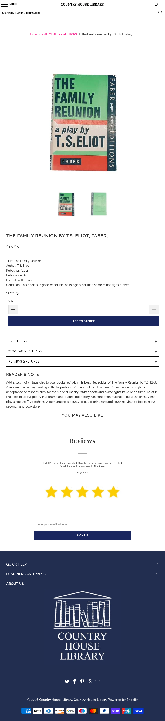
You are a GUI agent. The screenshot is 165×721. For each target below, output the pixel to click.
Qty (10, 301)
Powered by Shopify (123, 700)
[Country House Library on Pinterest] (82, 682)
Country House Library (55, 700)
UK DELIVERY (82, 341)
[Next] (155, 117)
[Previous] (9, 117)
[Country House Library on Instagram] (90, 682)
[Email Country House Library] (98, 682)
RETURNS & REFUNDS (82, 362)
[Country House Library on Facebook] (74, 682)
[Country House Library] (82, 4)
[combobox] (82, 13)
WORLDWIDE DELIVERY (82, 351)
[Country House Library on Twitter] (67, 682)
